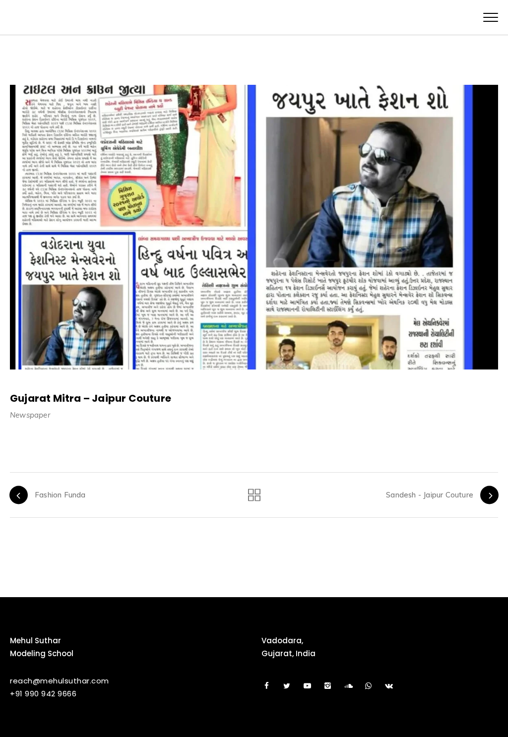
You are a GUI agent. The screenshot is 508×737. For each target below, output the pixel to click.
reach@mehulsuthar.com (59, 681)
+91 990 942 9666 (43, 693)
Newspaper (30, 415)
